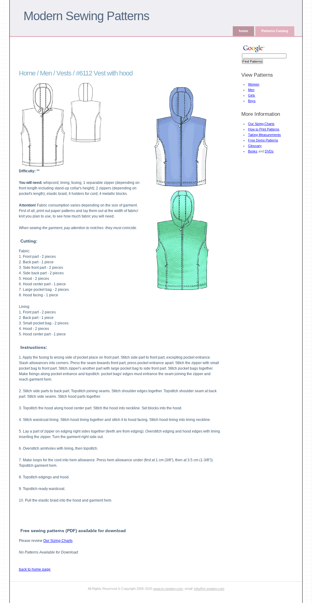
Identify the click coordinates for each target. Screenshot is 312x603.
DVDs (269, 151)
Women (253, 84)
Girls (251, 95)
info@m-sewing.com (209, 588)
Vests (63, 73)
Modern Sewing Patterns (86, 16)
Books (252, 151)
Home (27, 73)
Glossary (255, 146)
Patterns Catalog (274, 31)
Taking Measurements (264, 135)
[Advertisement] (122, 52)
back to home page (35, 569)
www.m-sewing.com (168, 588)
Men (251, 90)
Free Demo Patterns (263, 140)
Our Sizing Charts (261, 124)
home (243, 31)
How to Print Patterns (263, 129)
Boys (252, 101)
